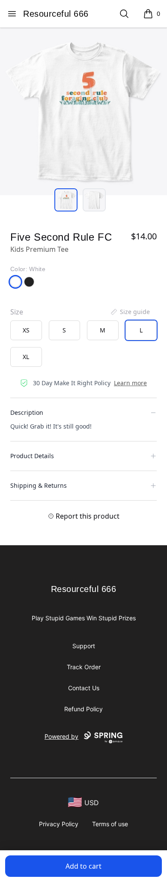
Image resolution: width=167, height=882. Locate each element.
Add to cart (83, 866)
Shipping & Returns (38, 485)
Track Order (84, 667)
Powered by (61, 736)
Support (83, 645)
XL (26, 357)
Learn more (130, 383)
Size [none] (16, 312)
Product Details (32, 456)
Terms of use (110, 824)
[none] (130, 312)
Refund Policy (83, 709)
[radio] (26, 330)
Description (26, 412)
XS (26, 330)
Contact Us (83, 688)
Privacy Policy (58, 824)
